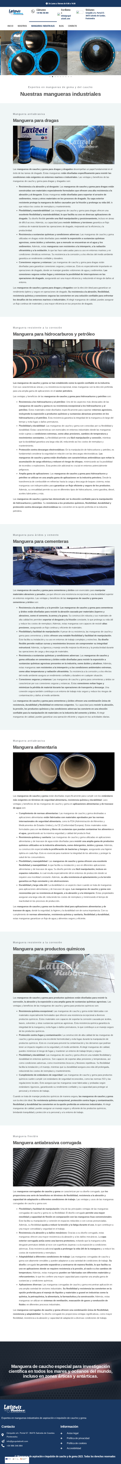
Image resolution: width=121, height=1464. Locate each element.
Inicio (10, 25)
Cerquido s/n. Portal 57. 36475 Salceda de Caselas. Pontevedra (96, 15)
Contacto (72, 25)
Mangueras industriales (43, 25)
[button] (3, 52)
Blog (61, 25)
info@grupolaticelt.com (66, 17)
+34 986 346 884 (42, 12)
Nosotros (22, 25)
